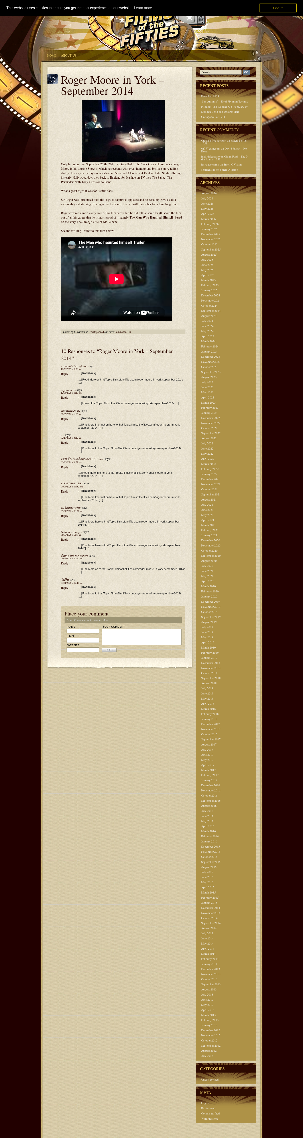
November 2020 (210, 545)
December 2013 (210, 969)
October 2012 (209, 1040)
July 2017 (207, 749)
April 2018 (207, 704)
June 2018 (207, 693)
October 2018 (209, 673)
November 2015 (210, 852)
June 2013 (207, 1000)
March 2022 (208, 464)
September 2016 (211, 801)
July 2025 (207, 260)
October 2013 (209, 979)
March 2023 (208, 402)
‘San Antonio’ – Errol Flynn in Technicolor (227, 101)
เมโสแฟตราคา (71, 507)
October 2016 (209, 795)
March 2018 (208, 709)
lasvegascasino (210, 164)
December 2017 (210, 724)
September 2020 (211, 556)
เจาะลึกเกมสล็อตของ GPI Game (82, 459)
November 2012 (210, 1035)
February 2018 (210, 714)
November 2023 (210, 362)
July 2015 (207, 872)
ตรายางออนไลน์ (72, 483)
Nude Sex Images (71, 532)
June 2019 (207, 632)
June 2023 (207, 387)
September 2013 (211, 984)
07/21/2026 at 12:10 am (72, 582)
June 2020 (207, 571)
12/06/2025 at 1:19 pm (71, 392)
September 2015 (211, 862)
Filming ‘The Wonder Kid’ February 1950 (226, 106)
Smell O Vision (233, 164)
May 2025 (207, 270)
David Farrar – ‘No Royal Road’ (228, 149)
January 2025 (209, 290)
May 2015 (207, 882)
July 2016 (207, 811)
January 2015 (209, 903)
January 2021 (209, 535)
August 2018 (209, 683)
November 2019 (210, 607)
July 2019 (207, 627)
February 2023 (210, 408)
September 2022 (211, 433)
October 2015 (209, 857)
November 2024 (210, 300)
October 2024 (209, 306)
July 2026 (207, 198)
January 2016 (209, 841)
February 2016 (210, 836)
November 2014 (210, 913)
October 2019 (209, 612)
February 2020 (210, 591)
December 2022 (210, 418)
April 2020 (207, 581)
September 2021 (211, 494)
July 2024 (207, 321)
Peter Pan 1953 (210, 96)
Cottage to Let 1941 (213, 117)
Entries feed (208, 1108)
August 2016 (209, 806)
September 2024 (211, 311)
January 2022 (209, 474)
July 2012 (207, 1056)
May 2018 (207, 698)
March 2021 (208, 525)
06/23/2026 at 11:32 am (72, 558)
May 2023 (207, 392)
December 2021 (210, 479)
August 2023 (209, 377)
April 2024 (207, 336)
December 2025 (210, 234)
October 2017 (209, 734)
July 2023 (207, 382)
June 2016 (207, 816)
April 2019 (207, 642)
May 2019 (207, 637)
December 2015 (210, 846)
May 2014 (207, 943)
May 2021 (207, 515)
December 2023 (210, 357)
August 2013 (209, 989)
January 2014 (209, 964)
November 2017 (210, 729)
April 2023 (207, 397)
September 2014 (211, 923)
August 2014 (209, 928)
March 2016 (208, 831)
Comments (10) (122, 331)
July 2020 (207, 566)
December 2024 (210, 295)
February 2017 (210, 775)
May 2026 (207, 209)
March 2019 (208, 647)
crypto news (68, 390)
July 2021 (207, 505)
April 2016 (207, 826)
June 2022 (207, 448)
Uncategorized (96, 331)
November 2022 (210, 423)
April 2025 (207, 275)
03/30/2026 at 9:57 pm (71, 462)
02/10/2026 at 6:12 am (71, 437)
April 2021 (207, 520)
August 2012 (209, 1051)
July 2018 (207, 688)
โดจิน (65, 579)
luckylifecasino (210, 156)
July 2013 (207, 994)
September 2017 (211, 739)
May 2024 (207, 331)
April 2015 (207, 887)
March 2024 (208, 341)
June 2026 (207, 203)
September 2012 (211, 1045)
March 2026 (208, 219)
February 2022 (210, 469)
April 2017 (207, 765)
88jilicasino (208, 170)
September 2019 (211, 617)
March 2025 (208, 280)
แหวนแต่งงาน (70, 410)
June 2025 (207, 265)
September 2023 (211, 372)
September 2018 (211, 678)
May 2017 (207, 760)
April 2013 (207, 1010)
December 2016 (210, 785)
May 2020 (207, 576)
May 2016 (207, 821)
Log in (205, 1103)
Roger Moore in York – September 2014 (112, 85)
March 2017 (208, 770)
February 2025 (210, 285)
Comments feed (210, 1113)
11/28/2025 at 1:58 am (71, 369)
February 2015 (210, 897)
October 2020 (209, 550)
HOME (51, 55)
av (62, 435)
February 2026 (210, 224)
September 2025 (211, 249)
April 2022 (207, 459)
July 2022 (207, 443)
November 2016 (210, 790)
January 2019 (209, 658)
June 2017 (207, 755)
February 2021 (210, 530)
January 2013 (209, 1025)
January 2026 (209, 229)
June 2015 (207, 877)
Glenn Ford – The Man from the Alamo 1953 (229, 157)
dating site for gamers (74, 555)
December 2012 (210, 1030)
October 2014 (209, 918)
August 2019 (209, 622)
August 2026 (209, 193)
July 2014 (207, 933)
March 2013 (208, 1015)
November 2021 (210, 484)
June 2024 (207, 326)
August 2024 (209, 316)
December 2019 (210, 602)
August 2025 (209, 254)
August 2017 (209, 744)
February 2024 (210, 346)
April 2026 (207, 214)
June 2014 (207, 938)
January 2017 (209, 780)
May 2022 (207, 454)
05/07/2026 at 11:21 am (72, 511)
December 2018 (210, 663)
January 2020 (209, 596)
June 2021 (207, 510)
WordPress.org (209, 1118)
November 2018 (210, 668)
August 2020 (209, 561)
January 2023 (209, 413)
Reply (64, 374)
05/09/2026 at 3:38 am (71, 534)
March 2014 (208, 954)
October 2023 (209, 367)
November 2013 (210, 974)
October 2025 (209, 244)
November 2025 (210, 239)
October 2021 (209, 489)
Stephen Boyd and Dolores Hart (220, 112)
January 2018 (209, 719)
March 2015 (208, 892)
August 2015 (209, 867)
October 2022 (209, 428)
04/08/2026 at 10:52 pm (72, 486)
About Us (69, 55)
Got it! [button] (278, 8)
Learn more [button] (143, 8)
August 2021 (209, 499)
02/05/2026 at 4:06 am (71, 414)
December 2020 (210, 540)
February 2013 (210, 1020)
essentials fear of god (74, 366)
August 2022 (209, 438)
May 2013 (207, 1005)
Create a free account (213, 140)
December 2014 (210, 908)
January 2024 (209, 351)
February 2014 (210, 959)
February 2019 (210, 653)
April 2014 (207, 949)
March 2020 (208, 586)
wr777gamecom (210, 148)
